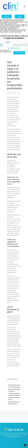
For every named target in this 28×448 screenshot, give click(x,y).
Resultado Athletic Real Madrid (14, 398)
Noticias (9, 93)
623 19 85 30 (15, 429)
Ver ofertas (19, 53)
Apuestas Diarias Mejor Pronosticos (14, 390)
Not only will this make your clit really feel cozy (14, 386)
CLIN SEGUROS (17, 93)
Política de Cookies (17, 436)
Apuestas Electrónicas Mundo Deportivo (14, 402)
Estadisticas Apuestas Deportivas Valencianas (14, 394)
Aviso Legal (9, 436)
